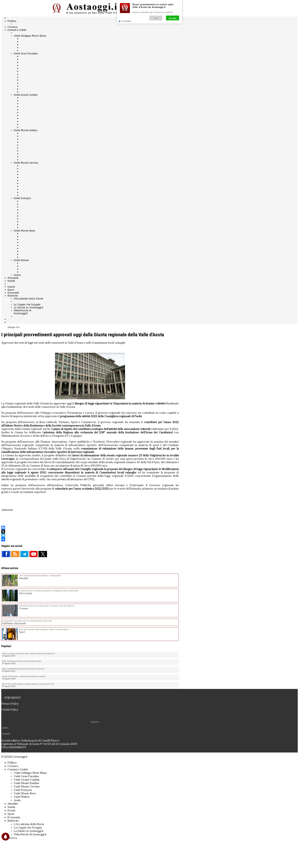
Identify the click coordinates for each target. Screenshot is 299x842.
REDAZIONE (6, 734)
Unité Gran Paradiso (26, 53)
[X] (90, 532)
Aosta (17, 275)
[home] (90, 8)
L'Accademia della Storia (28, 298)
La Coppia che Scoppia (27, 304)
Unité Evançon (22, 198)
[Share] (90, 539)
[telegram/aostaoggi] (24, 554)
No (155, 18)
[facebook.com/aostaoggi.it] (6, 554)
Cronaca (12, 26)
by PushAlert (126, 21)
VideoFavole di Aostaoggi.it (22, 312)
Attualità (13, 277)
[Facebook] (90, 528)
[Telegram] (90, 535)
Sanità (11, 280)
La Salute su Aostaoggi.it (28, 307)
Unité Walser (21, 260)
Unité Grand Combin (26, 94)
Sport (10, 289)
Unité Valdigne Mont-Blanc (30, 35)
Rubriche (12, 295)
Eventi (11, 286)
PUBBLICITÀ (95, 722)
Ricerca (12, 838)
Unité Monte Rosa (24, 230)
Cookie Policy (9, 709)
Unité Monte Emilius (25, 130)
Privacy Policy (10, 703)
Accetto (172, 18)
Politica (11, 21)
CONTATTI (5, 728)
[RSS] (15, 554)
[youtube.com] (33, 554)
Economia (13, 292)
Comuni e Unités (16, 29)
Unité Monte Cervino (26, 162)
